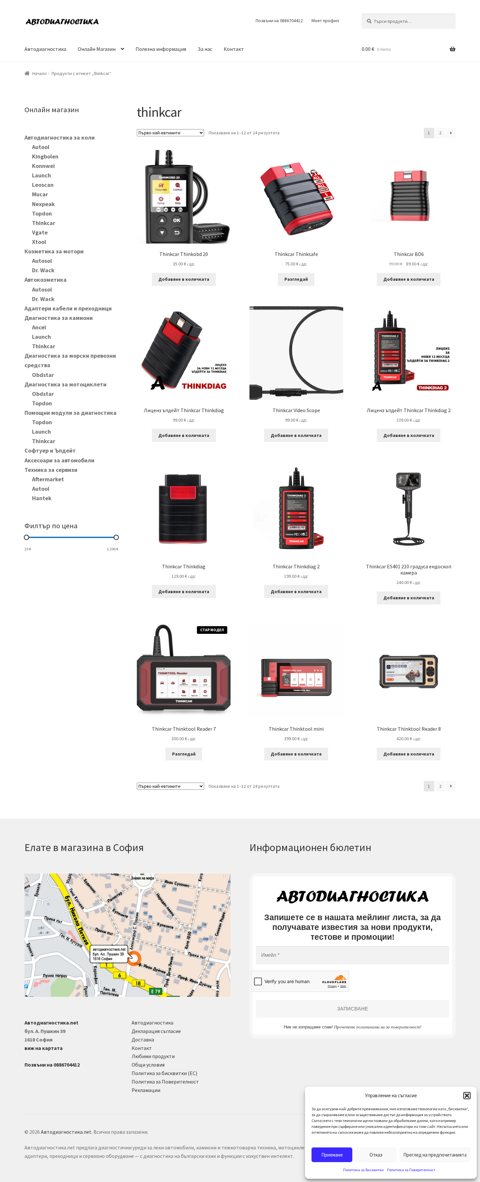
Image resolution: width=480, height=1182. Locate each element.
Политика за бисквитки (363, 1169)
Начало (39, 73)
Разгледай (296, 279)
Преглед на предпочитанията (435, 1155)
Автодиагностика (45, 49)
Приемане (332, 1155)
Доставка (143, 1039)
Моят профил (325, 20)
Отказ (376, 1155)
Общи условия (148, 1064)
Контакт (234, 49)
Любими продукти (153, 1056)
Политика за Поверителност (411, 1169)
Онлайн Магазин (97, 49)
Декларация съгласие (156, 1031)
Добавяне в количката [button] (183, 279)
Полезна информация (161, 49)
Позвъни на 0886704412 (279, 20)
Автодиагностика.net (66, 1132)
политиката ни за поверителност (388, 1027)
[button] (467, 1095)
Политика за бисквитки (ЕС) (164, 1073)
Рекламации (146, 1090)
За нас (205, 49)
